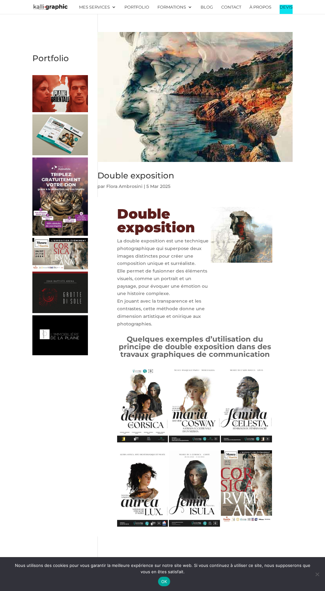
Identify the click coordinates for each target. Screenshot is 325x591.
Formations (171, 7)
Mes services (94, 7)
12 (233, 255)
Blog (207, 7)
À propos (260, 7)
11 (267, 248)
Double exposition (135, 175)
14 (244, 255)
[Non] (317, 574)
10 (261, 248)
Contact (231, 7)
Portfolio (136, 7)
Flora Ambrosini (124, 186)
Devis (286, 7)
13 (239, 255)
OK (164, 581)
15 (250, 255)
